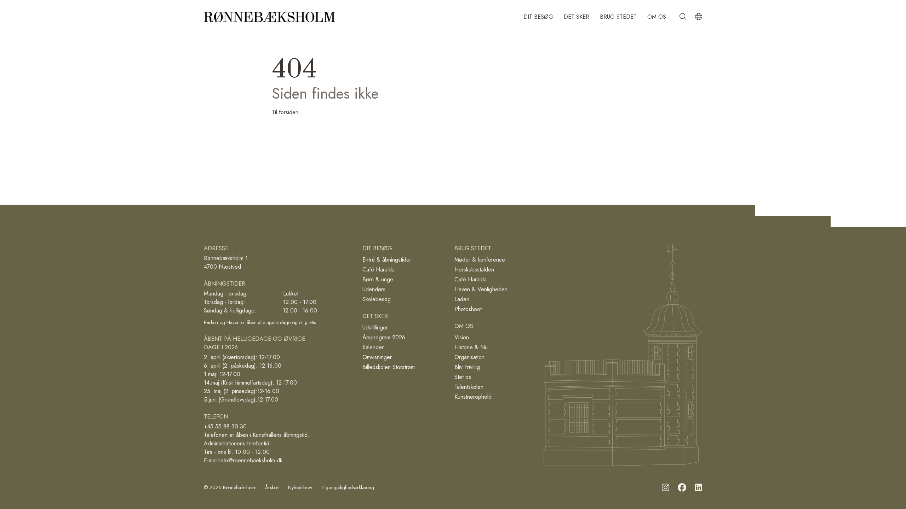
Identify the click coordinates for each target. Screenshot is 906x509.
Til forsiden (285, 112)
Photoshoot (468, 309)
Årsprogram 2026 (383, 337)
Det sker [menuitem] (576, 17)
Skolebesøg (376, 299)
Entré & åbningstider (386, 260)
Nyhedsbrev (300, 487)
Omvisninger (377, 357)
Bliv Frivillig (467, 367)
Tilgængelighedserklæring (347, 487)
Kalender (373, 347)
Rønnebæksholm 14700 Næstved (226, 262)
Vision (461, 337)
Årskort (272, 487)
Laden (461, 299)
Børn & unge (377, 279)
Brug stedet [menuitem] (618, 17)
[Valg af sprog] (698, 17)
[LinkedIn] (698, 487)
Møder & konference (479, 260)
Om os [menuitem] (656, 17)
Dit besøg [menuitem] (538, 17)
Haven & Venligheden (481, 289)
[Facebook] (682, 487)
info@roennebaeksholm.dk (250, 460)
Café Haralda (378, 269)
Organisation (469, 357)
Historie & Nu (471, 347)
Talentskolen (468, 387)
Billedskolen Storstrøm (388, 367)
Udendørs (373, 289)
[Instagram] (665, 487)
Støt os (462, 377)
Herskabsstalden (474, 269)
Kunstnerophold (473, 397)
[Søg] (683, 17)
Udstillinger (375, 327)
